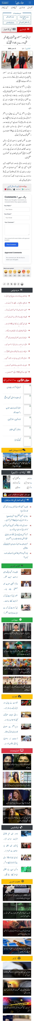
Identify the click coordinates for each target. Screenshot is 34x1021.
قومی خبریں (15, 566)
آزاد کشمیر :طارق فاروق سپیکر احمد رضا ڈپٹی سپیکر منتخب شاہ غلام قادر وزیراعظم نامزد (16, 536)
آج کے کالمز (5, 7)
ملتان (17, 487)
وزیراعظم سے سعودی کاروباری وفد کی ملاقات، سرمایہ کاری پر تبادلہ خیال (10, 731)
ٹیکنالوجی (15, 827)
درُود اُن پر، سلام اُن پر (14, 419)
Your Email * (8, 214)
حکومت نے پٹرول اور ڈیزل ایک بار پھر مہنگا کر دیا (10, 708)
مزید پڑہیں (15, 290)
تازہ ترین (22, 7)
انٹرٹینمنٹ (14, 750)
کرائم (15, 958)
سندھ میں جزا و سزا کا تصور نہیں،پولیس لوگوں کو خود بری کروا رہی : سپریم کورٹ (15, 527)
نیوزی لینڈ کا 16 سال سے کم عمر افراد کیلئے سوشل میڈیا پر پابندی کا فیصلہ (10, 862)
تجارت (14, 696)
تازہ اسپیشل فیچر (15, 450)
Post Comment (11, 244)
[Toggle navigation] (29, 3)
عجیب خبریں (15, 881)
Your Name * (7, 205)
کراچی (28, 487)
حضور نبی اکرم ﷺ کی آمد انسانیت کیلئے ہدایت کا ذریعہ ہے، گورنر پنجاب (10, 601)
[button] (5, 461)
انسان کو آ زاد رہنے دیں (14, 387)
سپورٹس (15, 620)
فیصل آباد (16, 478)
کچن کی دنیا (18, 439)
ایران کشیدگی (10, 17)
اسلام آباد (27, 483)
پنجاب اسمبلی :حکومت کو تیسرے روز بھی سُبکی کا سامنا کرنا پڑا (15, 509)
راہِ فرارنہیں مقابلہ (15, 429)
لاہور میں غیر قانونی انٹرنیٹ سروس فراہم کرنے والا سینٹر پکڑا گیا (10, 839)
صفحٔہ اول (30, 7)
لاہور (28, 478)
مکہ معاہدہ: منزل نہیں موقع (12, 397)
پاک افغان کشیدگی (24, 22)
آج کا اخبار (14, 7)
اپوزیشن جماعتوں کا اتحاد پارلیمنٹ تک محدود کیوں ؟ (16, 555)
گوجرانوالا (16, 483)
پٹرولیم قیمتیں (10, 22)
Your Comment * (9, 222)
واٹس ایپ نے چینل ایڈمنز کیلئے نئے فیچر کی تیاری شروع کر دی (10, 874)
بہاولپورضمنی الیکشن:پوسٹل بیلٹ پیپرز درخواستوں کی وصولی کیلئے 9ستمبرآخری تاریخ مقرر (17, 518)
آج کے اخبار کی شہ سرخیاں (15, 500)
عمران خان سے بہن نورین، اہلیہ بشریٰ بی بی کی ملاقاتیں (15, 546)
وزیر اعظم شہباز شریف (24, 18)
